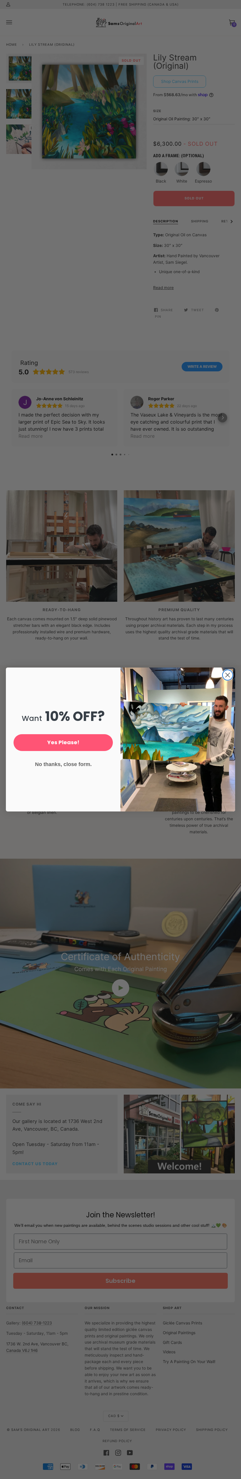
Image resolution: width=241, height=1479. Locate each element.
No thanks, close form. (63, 764)
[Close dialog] (227, 675)
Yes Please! (63, 742)
